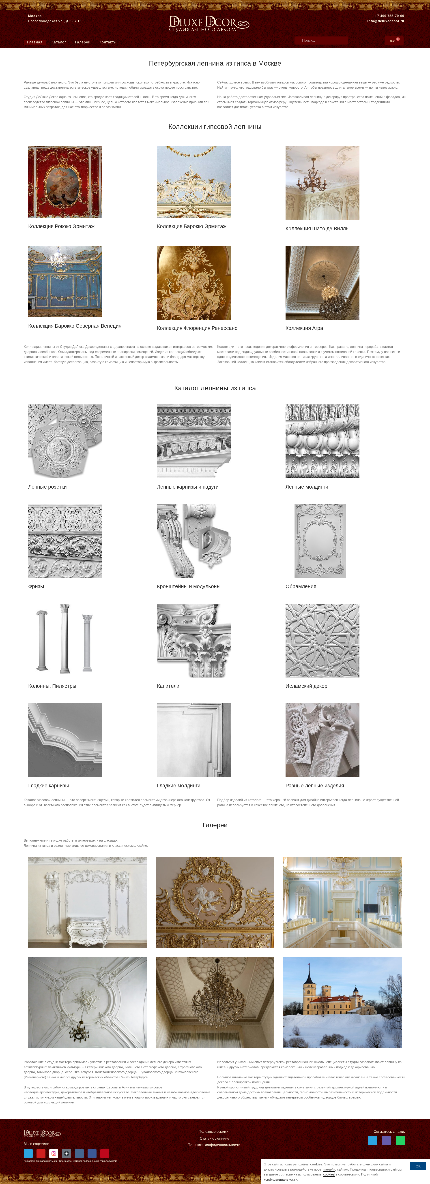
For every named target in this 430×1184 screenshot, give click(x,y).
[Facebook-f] (92, 1153)
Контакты (108, 42)
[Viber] (386, 1140)
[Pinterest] (104, 1153)
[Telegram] (28, 1153)
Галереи (82, 42)
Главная (35, 42)
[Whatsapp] (400, 1140)
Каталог (59, 42)
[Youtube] (41, 1153)
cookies (329, 1174)
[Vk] (79, 1153)
